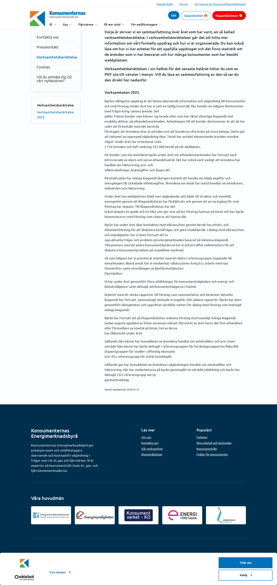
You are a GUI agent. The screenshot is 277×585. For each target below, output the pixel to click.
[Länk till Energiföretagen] (182, 515)
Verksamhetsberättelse (57, 57)
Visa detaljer (57, 572)
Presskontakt (48, 47)
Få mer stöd (112, 24)
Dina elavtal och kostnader (214, 443)
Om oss (183, 4)
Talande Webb (164, 4)
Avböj (243, 575)
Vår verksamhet (152, 448)
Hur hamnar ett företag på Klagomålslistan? (220, 4)
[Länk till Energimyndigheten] (95, 515)
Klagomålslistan (227, 15)
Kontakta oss (48, 37)
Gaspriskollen (193, 15)
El (51, 24)
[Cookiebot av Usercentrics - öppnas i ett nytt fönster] (24, 577)
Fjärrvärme (85, 24)
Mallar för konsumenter (212, 454)
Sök (173, 15)
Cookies (43, 66)
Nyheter (202, 437)
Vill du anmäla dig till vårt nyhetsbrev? (54, 78)
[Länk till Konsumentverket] (138, 515)
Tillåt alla (245, 562)
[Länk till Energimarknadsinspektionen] (51, 515)
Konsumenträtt (207, 448)
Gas (65, 24)
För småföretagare (144, 24)
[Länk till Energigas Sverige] (226, 515)
